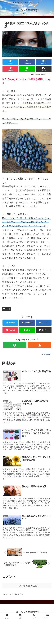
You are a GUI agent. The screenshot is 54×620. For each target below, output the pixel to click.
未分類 (7, 309)
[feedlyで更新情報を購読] (15, 345)
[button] (48, 376)
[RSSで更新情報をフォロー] (39, 345)
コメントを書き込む (27, 585)
